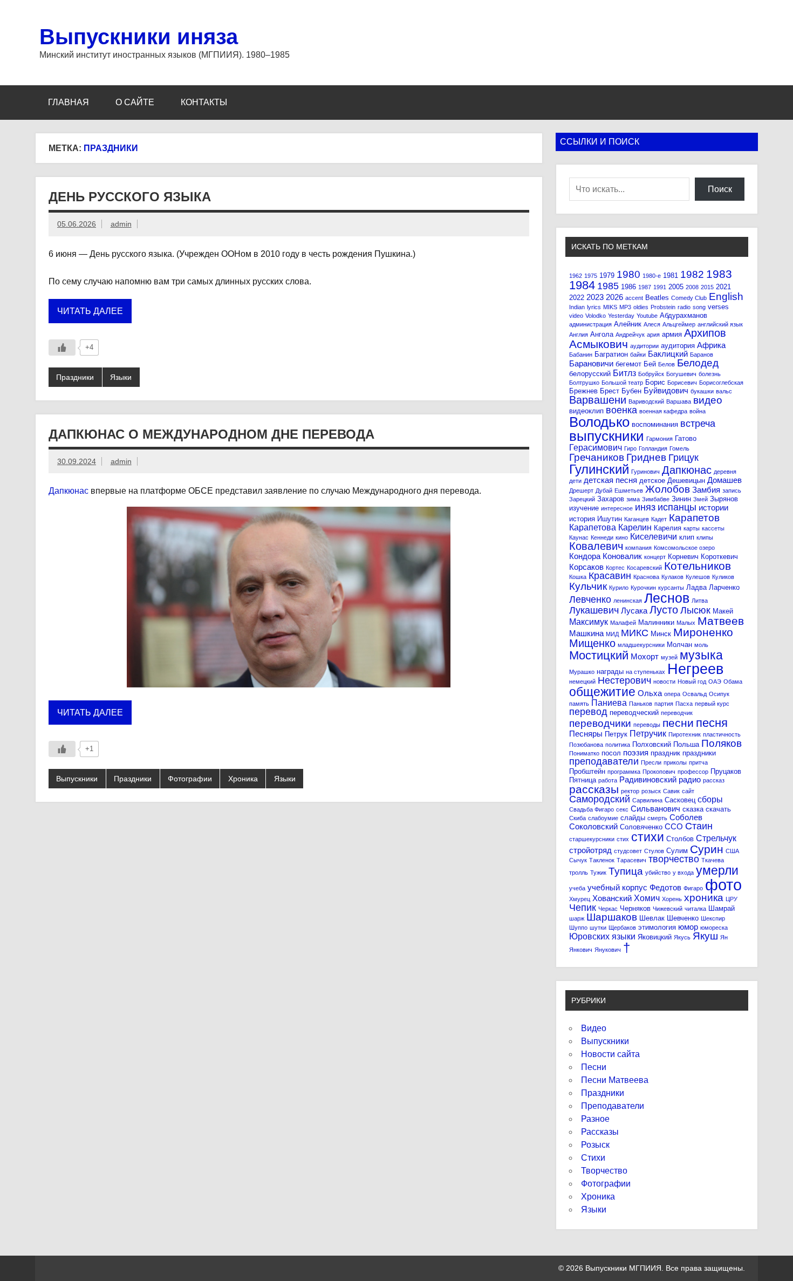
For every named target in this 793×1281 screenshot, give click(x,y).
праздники (699, 753)
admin (121, 224)
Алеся (652, 324)
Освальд (694, 694)
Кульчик (588, 586)
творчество (673, 859)
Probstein (663, 307)
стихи (647, 837)
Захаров (610, 499)
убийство (658, 872)
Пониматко (584, 753)
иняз (645, 507)
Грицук (683, 457)
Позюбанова (586, 744)
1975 (590, 275)
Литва (700, 600)
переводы (646, 724)
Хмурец (579, 899)
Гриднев (646, 457)
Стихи (593, 1157)
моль (701, 645)
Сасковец (680, 800)
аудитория (678, 346)
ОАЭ (714, 681)
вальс (724, 391)
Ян (724, 937)
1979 (606, 275)
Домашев (724, 480)
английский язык (720, 324)
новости (664, 681)
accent (634, 298)
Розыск (595, 1144)
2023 (595, 297)
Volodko (595, 315)
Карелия (667, 528)
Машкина (586, 633)
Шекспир (713, 918)
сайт (688, 791)
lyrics (594, 307)
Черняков (635, 908)
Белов (666, 364)
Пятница (582, 780)
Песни (593, 1067)
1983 (719, 274)
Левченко (590, 599)
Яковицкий (655, 937)
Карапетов (694, 517)
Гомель (679, 448)
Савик (671, 791)
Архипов (705, 333)
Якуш (705, 936)
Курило (618, 587)
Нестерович (624, 680)
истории (713, 507)
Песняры (586, 733)
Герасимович (595, 447)
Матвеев (721, 621)
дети (575, 481)
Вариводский (646, 401)
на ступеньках (645, 672)
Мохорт (645, 656)
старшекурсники (591, 839)
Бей (650, 364)
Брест (609, 391)
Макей (723, 611)
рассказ (713, 780)
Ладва (696, 587)
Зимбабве (655, 499)
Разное (595, 1118)
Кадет (659, 519)
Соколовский (593, 826)
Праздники (75, 377)
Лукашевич (594, 610)
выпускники (606, 436)
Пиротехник (684, 734)
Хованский (612, 898)
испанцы (677, 507)
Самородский (599, 799)
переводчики (600, 723)
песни (678, 723)
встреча (697, 423)
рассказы (594, 789)
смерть (657, 818)
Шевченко (683, 918)
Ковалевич (596, 546)
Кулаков (672, 577)
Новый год (692, 681)
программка (623, 771)
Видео (593, 1028)
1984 (582, 285)
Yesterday (621, 315)
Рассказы (600, 1131)
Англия (578, 334)
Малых (685, 622)
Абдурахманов (683, 315)
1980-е (651, 275)
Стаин (699, 826)
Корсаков (586, 566)
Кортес (615, 567)
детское (652, 480)
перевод (588, 711)
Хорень (672, 899)
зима (633, 499)
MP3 (625, 307)
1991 (659, 287)
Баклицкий (668, 353)
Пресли (651, 762)
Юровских (589, 936)
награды (610, 671)
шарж (576, 918)
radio (684, 307)
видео (707, 400)
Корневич (683, 557)
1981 (670, 275)
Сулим (677, 851)
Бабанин (580, 354)
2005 (675, 287)
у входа (683, 872)
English (726, 296)
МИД (612, 634)
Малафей (623, 622)
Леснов (666, 597)
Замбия (706, 489)
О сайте (134, 102)
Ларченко (724, 587)
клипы (704, 537)
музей (669, 657)
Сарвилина (647, 800)
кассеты (713, 528)
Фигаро (693, 888)
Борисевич (682, 382)
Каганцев (636, 519)
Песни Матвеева (614, 1080)
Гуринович (645, 471)
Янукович (607, 949)
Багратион (611, 354)
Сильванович (655, 808)
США (732, 851)
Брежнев (583, 391)
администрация (590, 324)
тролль (578, 872)
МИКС (634, 633)
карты (691, 528)
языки (623, 936)
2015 (707, 287)
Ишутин (609, 519)
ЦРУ (731, 899)
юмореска (714, 927)
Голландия (653, 448)
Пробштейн (587, 771)
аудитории (644, 346)
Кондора (584, 556)
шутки (598, 927)
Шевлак (652, 918)
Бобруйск (651, 374)
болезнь (710, 374)
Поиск (720, 189)
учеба (577, 888)
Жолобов (667, 489)
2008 (692, 287)
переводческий (634, 712)
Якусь (682, 937)
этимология (657, 927)
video (576, 315)
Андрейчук (630, 334)
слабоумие (603, 818)
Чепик (582, 907)
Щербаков (622, 927)
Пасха (684, 703)
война (697, 411)
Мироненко (703, 632)
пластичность (722, 734)
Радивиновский (647, 779)
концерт (655, 557)
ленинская (627, 600)
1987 (644, 287)
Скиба (577, 818)
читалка (695, 908)
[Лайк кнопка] (62, 347)
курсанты (671, 587)
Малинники (656, 622)
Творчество (604, 1170)
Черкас (608, 908)
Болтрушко (584, 382)
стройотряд (590, 850)
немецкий (582, 681)
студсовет (628, 851)
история (582, 519)
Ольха (650, 693)
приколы (675, 762)
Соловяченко (641, 827)
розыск (651, 791)
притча (698, 762)
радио (690, 779)
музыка (701, 655)
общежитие (602, 692)
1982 (692, 274)
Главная (68, 102)
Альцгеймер (678, 324)
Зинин (681, 499)
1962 (575, 275)
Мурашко (581, 672)
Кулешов (698, 577)
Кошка (577, 577)
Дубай (604, 490)
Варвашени (597, 400)
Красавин (610, 575)
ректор (630, 791)
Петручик (648, 733)
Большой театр (622, 382)
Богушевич (681, 374)
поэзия (635, 752)
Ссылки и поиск (599, 141)
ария (653, 334)
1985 (608, 286)
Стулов (654, 851)
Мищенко (592, 643)
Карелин (635, 527)
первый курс (712, 703)
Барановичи (591, 363)
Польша (686, 744)
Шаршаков (611, 917)
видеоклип (586, 411)
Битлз (624, 373)
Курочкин (643, 587)
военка (621, 410)
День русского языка (130, 196)
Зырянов (724, 499)
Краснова (646, 577)
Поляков (721, 743)
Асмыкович (598, 344)
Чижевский (667, 908)
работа (607, 780)
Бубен (631, 391)
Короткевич (719, 557)
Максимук (588, 621)
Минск (661, 634)
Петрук (616, 734)
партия (663, 703)
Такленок (601, 860)
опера (672, 694)
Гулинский (599, 469)
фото (723, 885)
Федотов (665, 887)
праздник (665, 753)
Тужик (598, 872)
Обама (732, 681)
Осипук (719, 694)
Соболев (685, 817)
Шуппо (578, 927)
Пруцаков (725, 771)
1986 (628, 287)
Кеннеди (602, 537)
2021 (723, 287)
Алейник (627, 324)
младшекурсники (641, 645)
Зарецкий (582, 499)
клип (686, 537)
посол (611, 753)
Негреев (695, 668)
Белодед (698, 363)
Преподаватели (612, 1105)
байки (638, 354)
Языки (121, 377)
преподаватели (604, 761)
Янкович (580, 949)
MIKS (610, 307)
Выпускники (77, 778)
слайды (632, 818)
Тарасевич (631, 860)
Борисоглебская (721, 382)
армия (672, 334)
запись (731, 490)
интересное (617, 508)
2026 (614, 297)
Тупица (626, 871)
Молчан (679, 644)
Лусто (664, 610)
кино (622, 537)
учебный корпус (617, 887)
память (579, 703)
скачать (718, 809)
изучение (584, 508)
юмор (688, 926)
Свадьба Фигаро (591, 809)
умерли (717, 870)
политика (617, 744)
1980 (628, 274)
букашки (702, 391)
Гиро (630, 448)
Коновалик (622, 556)
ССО (674, 826)
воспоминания (655, 424)
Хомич (647, 898)
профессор (693, 771)
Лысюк (695, 610)
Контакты (204, 102)
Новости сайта (610, 1054)
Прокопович (658, 771)
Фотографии (190, 778)
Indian (577, 307)
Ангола (601, 334)
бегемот (628, 364)
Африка (711, 345)
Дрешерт (581, 490)
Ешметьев (628, 490)
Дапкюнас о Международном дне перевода (211, 434)
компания (638, 547)
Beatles (657, 298)
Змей (700, 499)
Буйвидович (666, 390)
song (699, 307)
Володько (599, 422)
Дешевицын (686, 480)
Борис (655, 382)
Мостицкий (598, 655)
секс (622, 809)
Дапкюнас (68, 490)
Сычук (578, 860)
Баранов (701, 354)
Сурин (706, 849)
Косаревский (644, 567)
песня (712, 723)
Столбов (680, 839)
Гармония (659, 438)
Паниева (609, 702)
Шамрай (721, 908)
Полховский (651, 744)
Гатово (685, 438)
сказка (692, 809)
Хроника (243, 778)
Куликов (723, 577)
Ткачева (712, 860)
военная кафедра (663, 411)
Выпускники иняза (138, 37)
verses (718, 307)
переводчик (677, 713)
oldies (640, 307)
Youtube (647, 315)
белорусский (590, 374)
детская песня (610, 480)
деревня (725, 471)
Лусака (634, 610)
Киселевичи (653, 536)
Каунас (579, 537)
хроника (703, 897)
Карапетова (592, 527)
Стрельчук (716, 838)
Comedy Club (689, 298)
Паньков (640, 703)
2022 (576, 298)
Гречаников (596, 457)
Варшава (678, 401)
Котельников (697, 566)
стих (623, 839)
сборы (710, 799)
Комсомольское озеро (684, 547)
